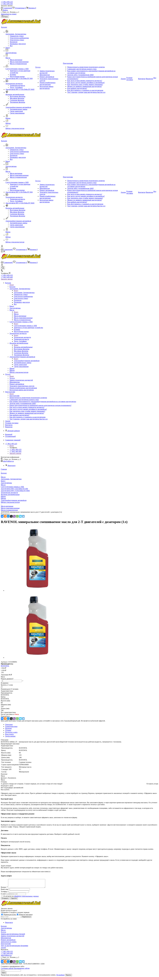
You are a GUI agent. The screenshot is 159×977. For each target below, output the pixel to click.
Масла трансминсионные (10, 508)
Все (11, 46)
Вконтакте (11, 465)
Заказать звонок (7, 279)
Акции (3, 947)
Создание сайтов (7, 968)
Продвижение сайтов (22, 968)
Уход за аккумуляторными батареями (14, 946)
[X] (11, 516)
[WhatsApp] (17, 516)
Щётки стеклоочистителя (10, 502)
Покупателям (14, 396)
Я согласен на (21, 896)
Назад (12, 285)
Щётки (3, 498)
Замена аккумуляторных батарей (13, 934)
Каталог (12, 287)
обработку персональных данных (26, 896)
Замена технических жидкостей (12, 936)
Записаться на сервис (9, 14)
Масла (16, 314)
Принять (68, 975)
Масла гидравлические (9, 510)
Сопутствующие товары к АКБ (25, 326)
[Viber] (14, 516)
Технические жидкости (22, 337)
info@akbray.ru (8, 461)
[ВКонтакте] (2, 516)
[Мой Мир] (8, 516)
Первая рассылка (9, 914)
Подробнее (60, 975)
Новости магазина (26, 914)
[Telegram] (23, 516)
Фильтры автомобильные (23, 347)
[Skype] (20, 516)
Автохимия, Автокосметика (24, 292)
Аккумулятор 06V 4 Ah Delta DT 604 (14, 489)
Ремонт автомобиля (8, 940)
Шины (3, 496)
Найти (4, 973)
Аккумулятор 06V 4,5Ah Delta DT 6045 (15, 491)
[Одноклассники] (5, 516)
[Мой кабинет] (2, 247)
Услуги (12, 378)
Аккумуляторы (6, 483)
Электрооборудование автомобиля (26, 361)
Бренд (3, 481)
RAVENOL (5, 666)
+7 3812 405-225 (7, 2)
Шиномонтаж (6, 938)
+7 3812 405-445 (7, 4)
